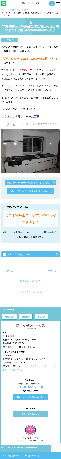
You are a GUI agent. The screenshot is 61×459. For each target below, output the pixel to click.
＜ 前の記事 (7, 270)
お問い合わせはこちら (19, 254)
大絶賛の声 (9, 317)
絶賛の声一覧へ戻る (30, 280)
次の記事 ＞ (54, 270)
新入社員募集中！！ (30, 414)
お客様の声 (14, 10)
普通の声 (41, 317)
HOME (4, 10)
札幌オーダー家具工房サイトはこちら (27, 191)
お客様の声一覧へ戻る (30, 292)
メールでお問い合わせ (32, 397)
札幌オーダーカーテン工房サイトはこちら (27, 182)
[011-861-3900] (52, 3)
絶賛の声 (25, 10)
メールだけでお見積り (11, 456)
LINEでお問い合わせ (31, 456)
